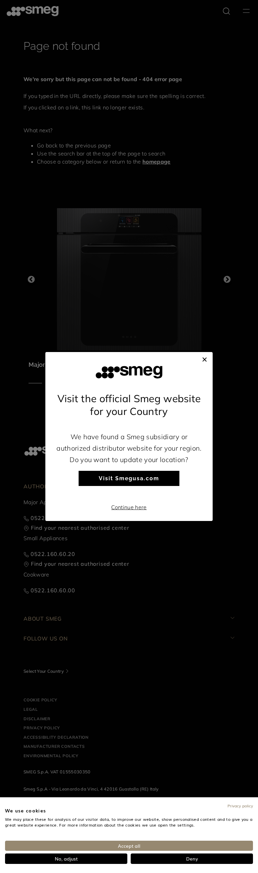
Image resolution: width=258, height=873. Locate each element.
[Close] (205, 358)
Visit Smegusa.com (129, 478)
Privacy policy (240, 806)
